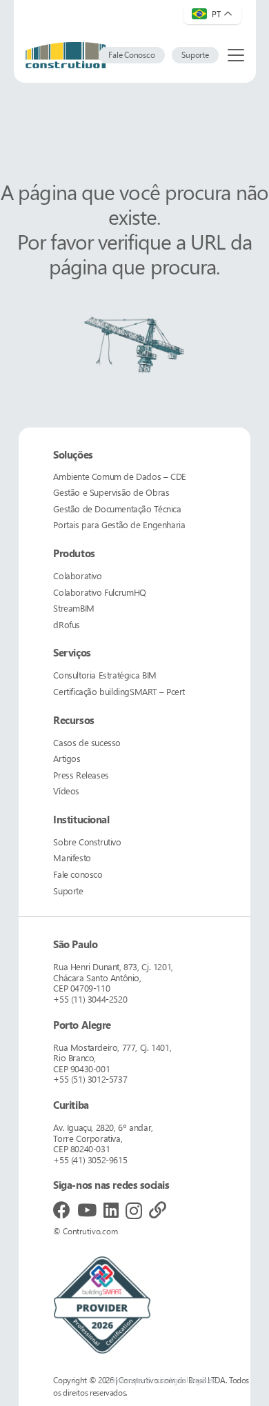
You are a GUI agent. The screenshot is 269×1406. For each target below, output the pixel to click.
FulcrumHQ (99, 592)
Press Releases (81, 775)
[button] (236, 55)
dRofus (66, 624)
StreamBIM (73, 608)
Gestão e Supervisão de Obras (111, 492)
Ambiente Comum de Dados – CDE (119, 476)
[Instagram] (134, 1211)
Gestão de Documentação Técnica (117, 508)
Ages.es (202, 1380)
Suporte (68, 890)
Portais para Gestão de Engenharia (119, 524)
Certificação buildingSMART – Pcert (119, 691)
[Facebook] (61, 1209)
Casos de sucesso (87, 742)
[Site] (157, 1209)
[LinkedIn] (111, 1209)
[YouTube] (87, 1209)
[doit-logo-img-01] (65, 55)
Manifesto (72, 857)
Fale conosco (77, 874)
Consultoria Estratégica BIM (104, 675)
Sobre (87, 841)
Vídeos (66, 790)
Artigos (66, 758)
